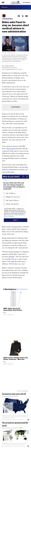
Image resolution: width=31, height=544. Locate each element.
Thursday (11, 256)
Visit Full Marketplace (22, 289)
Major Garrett (10, 148)
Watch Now (26, 2)
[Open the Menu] (2, 2)
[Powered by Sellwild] (25, 391)
